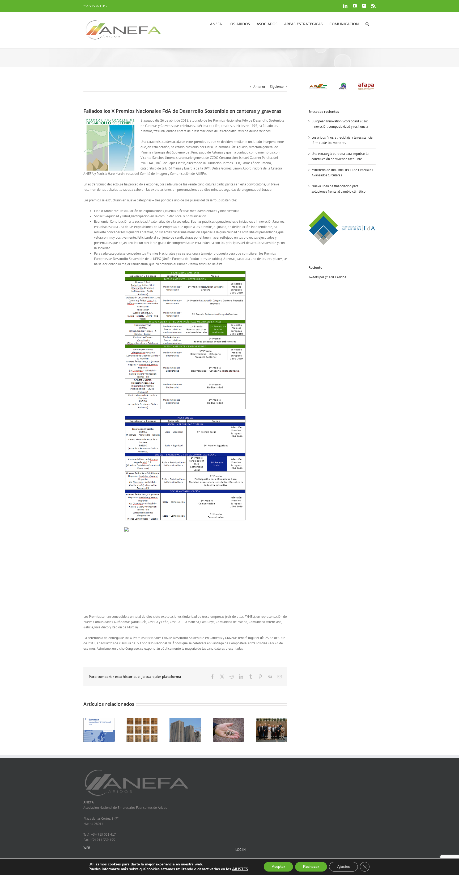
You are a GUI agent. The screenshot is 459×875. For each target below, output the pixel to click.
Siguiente (277, 86)
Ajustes (343, 866)
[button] (367, 23)
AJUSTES (240, 869)
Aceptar (278, 866)
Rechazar (311, 866)
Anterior (259, 86)
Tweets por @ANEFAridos (327, 277)
